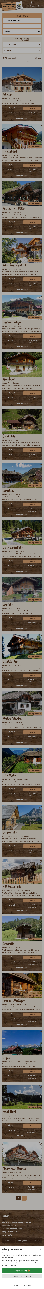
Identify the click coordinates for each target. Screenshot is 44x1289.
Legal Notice (28, 1285)
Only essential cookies (22, 1276)
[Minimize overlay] (40, 1249)
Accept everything (20, 1271)
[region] (22, 1259)
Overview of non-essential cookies (22, 1281)
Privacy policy (16, 1285)
